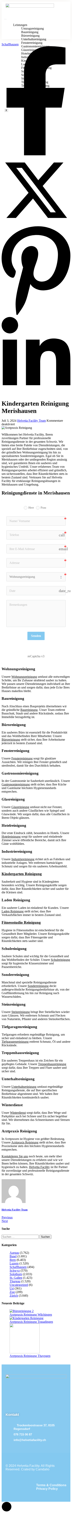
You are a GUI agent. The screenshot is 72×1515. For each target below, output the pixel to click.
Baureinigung (29, 709)
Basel (13, 1256)
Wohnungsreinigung (24, 676)
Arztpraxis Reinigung (24, 1142)
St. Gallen (16, 1277)
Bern (13, 1260)
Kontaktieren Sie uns (15, 1156)
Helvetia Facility (39, 1167)
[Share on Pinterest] (36, 315)
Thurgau (15, 1281)
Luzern (14, 1263)
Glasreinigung (20, 807)
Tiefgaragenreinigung (15, 1041)
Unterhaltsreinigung (23, 1086)
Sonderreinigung (38, 986)
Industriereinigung (22, 859)
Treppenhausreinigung (52, 1064)
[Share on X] (36, 223)
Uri (12, 1288)
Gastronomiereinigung (16, 784)
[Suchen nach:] (20, 1236)
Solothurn (16, 1274)
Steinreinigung (20, 1012)
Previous (7, 1217)
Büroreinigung (11, 739)
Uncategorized (19, 1285)
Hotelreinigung (11, 836)
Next (5, 1221)
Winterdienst (18, 1112)
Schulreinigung (60, 959)
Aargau (14, 1252)
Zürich (14, 1295)
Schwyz (15, 1270)
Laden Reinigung (13, 911)
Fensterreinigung (22, 758)
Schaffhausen (10, 44)
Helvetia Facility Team (31, 420)
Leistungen (20, 25)
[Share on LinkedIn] (36, 394)
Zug (12, 1292)
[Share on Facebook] (36, 154)
